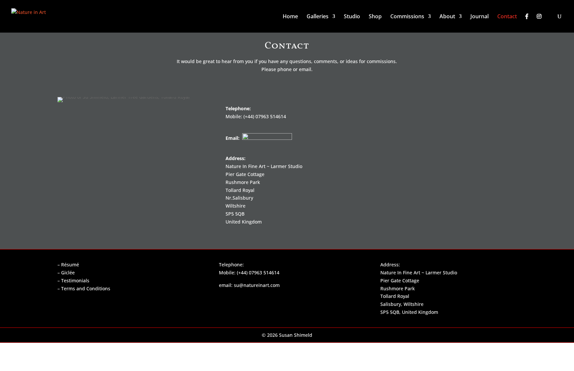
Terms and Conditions (85, 288)
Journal (479, 17)
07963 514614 (270, 116)
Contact (507, 17)
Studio (352, 17)
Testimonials (75, 280)
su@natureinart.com (257, 285)
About (447, 17)
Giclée (68, 272)
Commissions (407, 17)
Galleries (318, 17)
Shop (375, 17)
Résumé (70, 264)
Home (290, 17)
